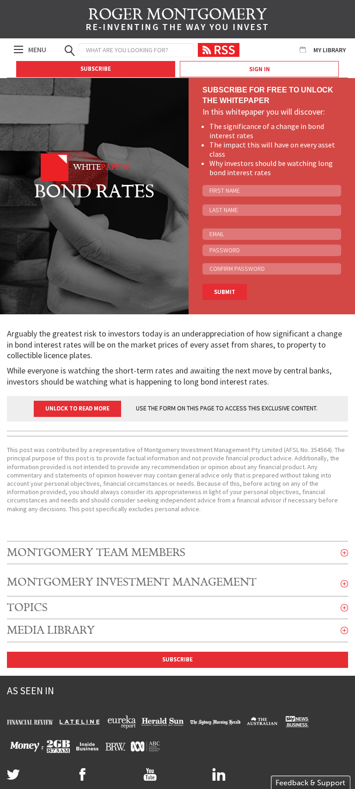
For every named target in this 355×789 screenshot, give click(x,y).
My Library (329, 50)
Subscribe (95, 69)
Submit (224, 292)
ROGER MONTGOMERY (177, 20)
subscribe (177, 659)
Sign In (259, 69)
